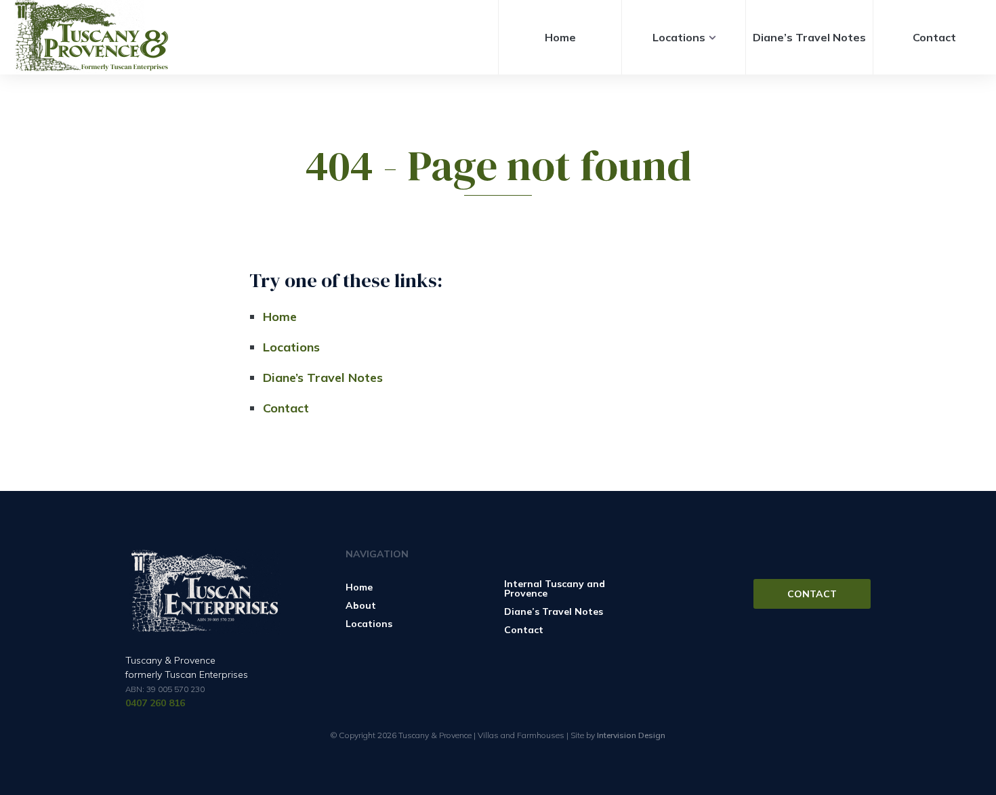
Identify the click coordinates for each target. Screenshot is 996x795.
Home (560, 37)
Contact (934, 37)
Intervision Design (631, 735)
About (361, 605)
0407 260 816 (155, 703)
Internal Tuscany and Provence (554, 588)
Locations (678, 37)
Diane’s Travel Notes (809, 37)
